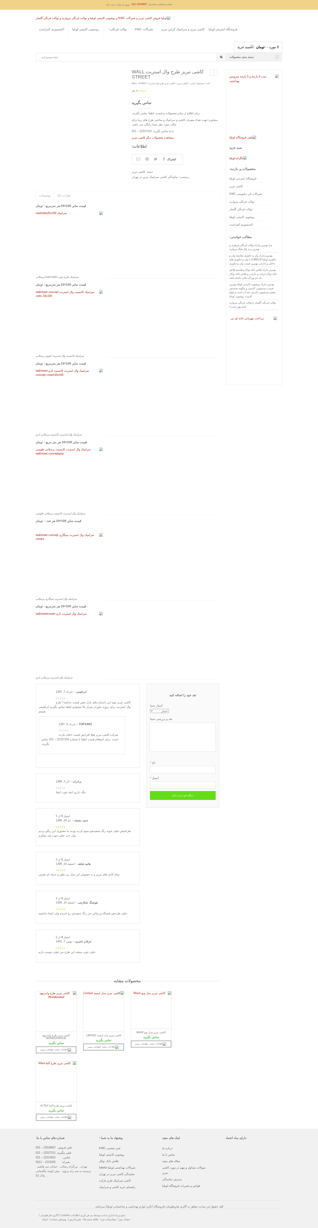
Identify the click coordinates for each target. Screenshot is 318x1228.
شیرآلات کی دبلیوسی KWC (245, 193)
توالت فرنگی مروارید (105, 38)
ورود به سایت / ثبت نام (118, 4)
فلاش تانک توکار (108, 1161)
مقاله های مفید (171, 1161)
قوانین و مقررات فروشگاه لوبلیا (181, 1185)
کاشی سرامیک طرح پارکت (115, 1180)
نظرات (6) (64, 195)
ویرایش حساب (58, 1219)
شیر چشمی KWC (109, 1148)
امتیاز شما (156, 705)
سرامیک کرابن (197, 83)
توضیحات (45, 195)
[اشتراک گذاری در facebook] (164, 159)
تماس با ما (168, 1154)
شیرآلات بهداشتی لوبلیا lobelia (117, 1167)
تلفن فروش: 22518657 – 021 (54, 1147)
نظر (134, 91)
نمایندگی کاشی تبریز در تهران (117, 1174)
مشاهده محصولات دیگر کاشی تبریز (153, 137)
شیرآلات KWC (144, 29)
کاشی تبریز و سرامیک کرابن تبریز (183, 29)
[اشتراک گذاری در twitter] (155, 159)
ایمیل (154, 778)
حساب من (124, 1219)
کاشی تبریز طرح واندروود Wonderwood (56, 1037)
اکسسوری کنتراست (51, 29)
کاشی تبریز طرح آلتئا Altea (56, 1105)
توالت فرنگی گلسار (104, 44)
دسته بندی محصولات (242, 57)
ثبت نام (107, 63)
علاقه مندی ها (91, 1219)
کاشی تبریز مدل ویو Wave (151, 1032)
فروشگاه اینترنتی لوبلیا (223, 29)
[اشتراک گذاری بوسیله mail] (138, 159)
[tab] (45, 195)
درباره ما (167, 1148)
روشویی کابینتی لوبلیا (85, 29)
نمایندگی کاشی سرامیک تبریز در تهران (155, 177)
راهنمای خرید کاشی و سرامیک (117, 1187)
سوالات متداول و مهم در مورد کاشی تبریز (184, 1170)
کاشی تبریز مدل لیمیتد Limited (103, 1035)
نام (153, 762)
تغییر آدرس (75, 1219)
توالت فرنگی (118, 29)
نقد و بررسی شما (161, 719)
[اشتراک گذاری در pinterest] (147, 159)
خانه (208, 83)
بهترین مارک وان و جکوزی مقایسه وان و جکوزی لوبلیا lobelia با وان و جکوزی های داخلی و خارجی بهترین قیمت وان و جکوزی (252, 259)
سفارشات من (108, 1219)
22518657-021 (139, 4)
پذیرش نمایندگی (172, 1179)
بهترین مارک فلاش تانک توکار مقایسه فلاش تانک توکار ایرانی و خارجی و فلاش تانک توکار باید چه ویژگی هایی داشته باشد (253, 273)
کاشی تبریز (182, 83)
